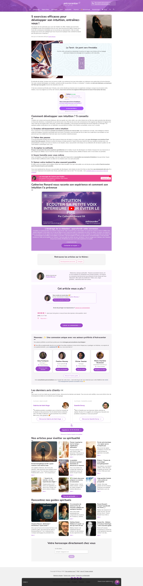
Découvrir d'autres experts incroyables (71, 434)
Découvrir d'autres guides (71, 376)
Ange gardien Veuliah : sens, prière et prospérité (104, 480)
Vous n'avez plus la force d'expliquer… (71, 102)
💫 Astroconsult (85, 9)
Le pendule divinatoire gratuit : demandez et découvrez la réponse (77, 462)
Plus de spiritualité (69, 496)
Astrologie (54, 9)
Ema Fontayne (43, 361)
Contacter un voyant (70, 245)
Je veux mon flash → (71, 108)
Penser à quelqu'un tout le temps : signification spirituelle (76, 444)
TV (110, 9)
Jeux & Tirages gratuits (86, 571)
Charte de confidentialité (83, 575)
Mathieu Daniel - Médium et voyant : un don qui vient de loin (77, 524)
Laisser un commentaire (70, 325)
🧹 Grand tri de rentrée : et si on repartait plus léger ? (49, 480)
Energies (80, 261)
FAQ (78, 571)
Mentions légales (58, 575)
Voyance (76, 9)
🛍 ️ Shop (104, 9)
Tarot (61, 9)
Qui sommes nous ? (70, 571)
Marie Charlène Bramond (100, 362)
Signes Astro (45, 9)
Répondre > (44, 318)
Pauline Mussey (52, 36)
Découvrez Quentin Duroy (90, 419)
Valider (71, 556)
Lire (32, 475)
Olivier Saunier (81, 361)
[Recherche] (113, 10)
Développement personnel (67, 261)
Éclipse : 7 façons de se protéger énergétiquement (103, 462)
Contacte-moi (106, 178)
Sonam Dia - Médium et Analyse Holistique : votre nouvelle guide (104, 524)
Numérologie (96, 9)
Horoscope (36, 9)
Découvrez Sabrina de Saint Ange (50, 419)
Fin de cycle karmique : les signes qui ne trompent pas (104, 444)
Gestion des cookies (69, 575)
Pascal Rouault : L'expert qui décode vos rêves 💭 (103, 505)
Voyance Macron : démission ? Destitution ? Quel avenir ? (40, 525)
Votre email (58, 548)
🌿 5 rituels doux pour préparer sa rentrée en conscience (77, 480)
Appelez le (70, 430)
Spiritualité (68, 9)
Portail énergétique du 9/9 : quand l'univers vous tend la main (42, 464)
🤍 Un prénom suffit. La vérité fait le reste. (69, 105)
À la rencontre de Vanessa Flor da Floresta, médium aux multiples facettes (77, 506)
